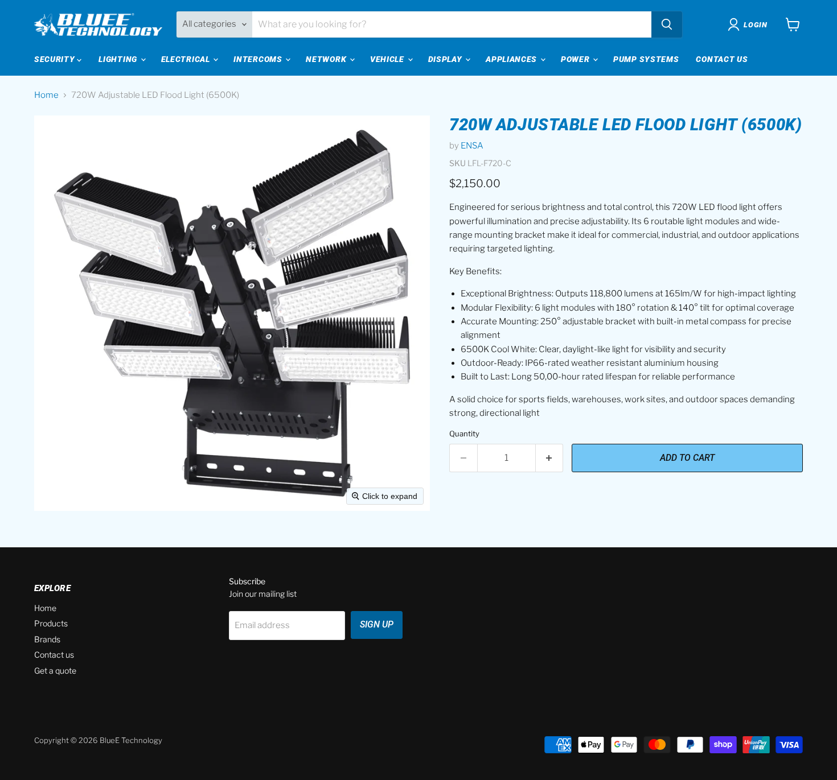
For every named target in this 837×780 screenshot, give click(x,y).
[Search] (666, 24)
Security (55, 59)
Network (327, 59)
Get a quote (55, 670)
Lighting (119, 59)
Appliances (512, 59)
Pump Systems (646, 59)
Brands (47, 639)
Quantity (464, 434)
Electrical (186, 59)
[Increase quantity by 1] (550, 458)
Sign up (376, 624)
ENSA (472, 146)
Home (46, 95)
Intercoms (258, 59)
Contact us (54, 654)
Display (446, 59)
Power (576, 59)
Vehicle (388, 59)
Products (51, 623)
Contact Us (722, 59)
